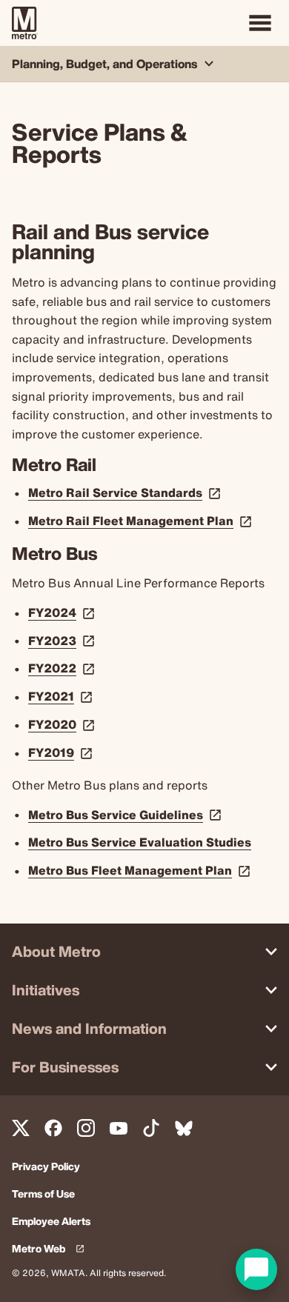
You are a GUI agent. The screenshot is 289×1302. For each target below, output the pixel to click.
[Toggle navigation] (260, 23)
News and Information (89, 1028)
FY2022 (63, 668)
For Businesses (65, 1067)
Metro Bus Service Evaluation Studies (139, 842)
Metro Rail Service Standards (126, 492)
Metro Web (51, 1249)
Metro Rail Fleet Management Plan (141, 521)
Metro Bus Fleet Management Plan (140, 870)
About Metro (56, 951)
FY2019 (62, 752)
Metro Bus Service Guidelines (126, 815)
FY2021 (62, 696)
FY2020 (63, 724)
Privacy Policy (46, 1167)
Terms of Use (43, 1194)
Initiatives (45, 990)
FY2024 (63, 612)
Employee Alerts (51, 1221)
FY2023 (63, 641)
